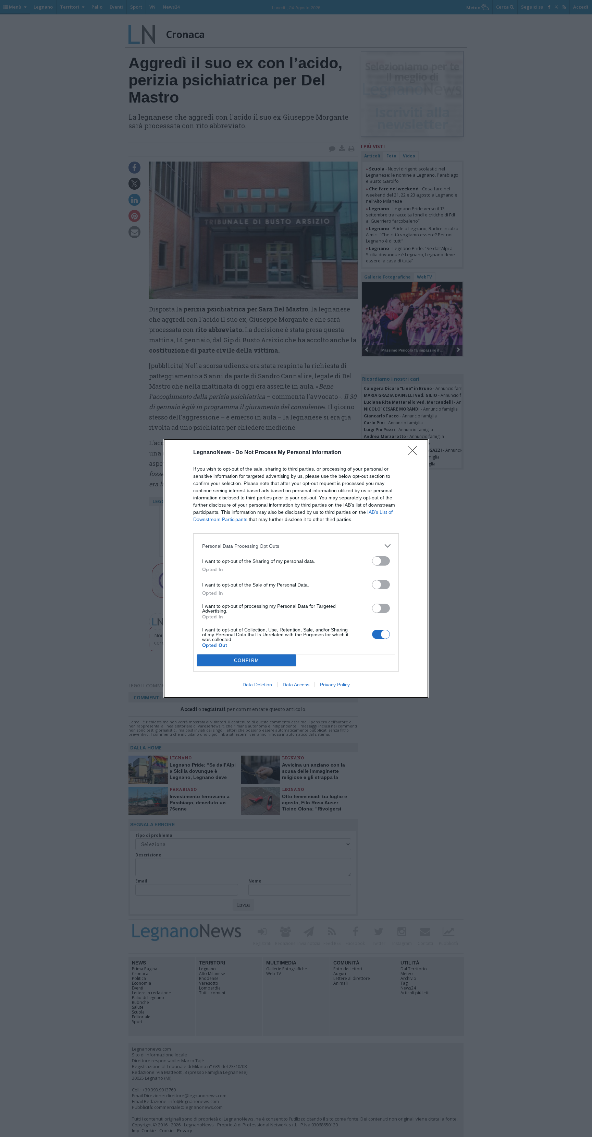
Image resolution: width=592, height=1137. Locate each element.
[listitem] (296, 545)
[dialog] (296, 568)
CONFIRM (246, 660)
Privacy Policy (335, 684)
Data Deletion (257, 684)
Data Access (296, 684)
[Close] (414, 452)
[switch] (381, 561)
